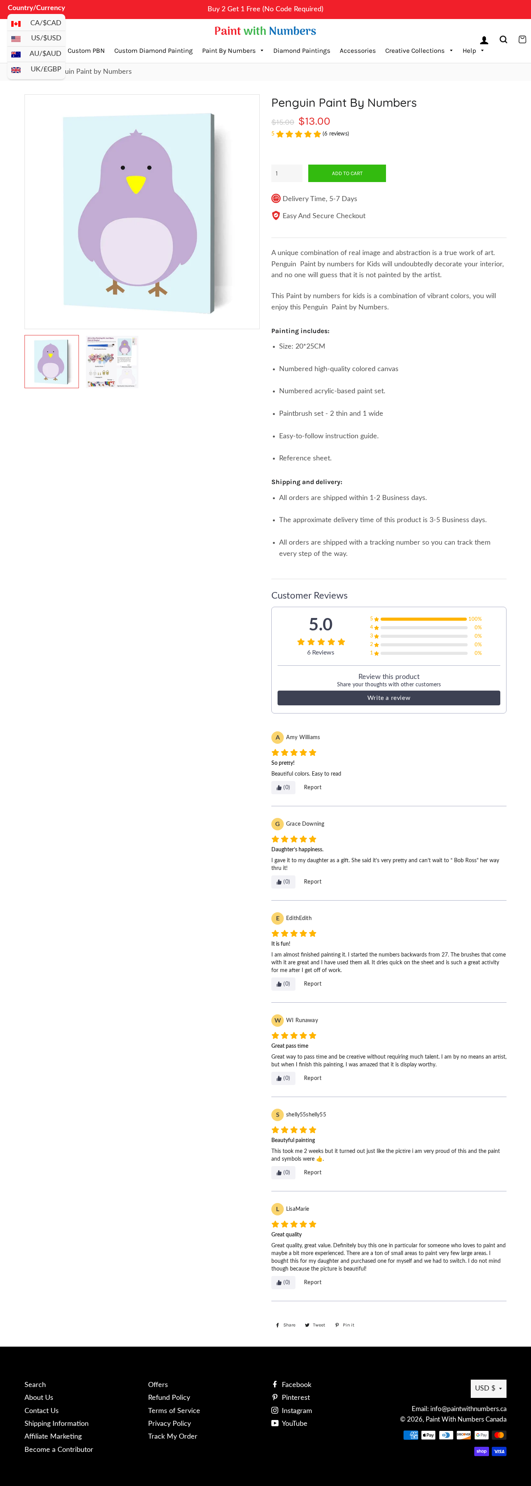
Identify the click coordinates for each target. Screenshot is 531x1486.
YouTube (293, 1423)
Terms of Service (174, 1411)
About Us (38, 1397)
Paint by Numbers (229, 50)
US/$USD (46, 38)
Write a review (388, 698)
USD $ (485, 1388)
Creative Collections (415, 50)
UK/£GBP (46, 69)
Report (313, 787)
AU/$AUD (45, 53)
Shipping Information (56, 1423)
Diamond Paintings (301, 50)
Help (470, 50)
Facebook (295, 1385)
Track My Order (172, 1436)
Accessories (358, 50)
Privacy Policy (169, 1423)
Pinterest (295, 1397)
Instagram (296, 1411)
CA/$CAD (45, 23)
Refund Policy (169, 1397)
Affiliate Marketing (53, 1436)
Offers (158, 1385)
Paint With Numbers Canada (466, 1419)
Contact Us (41, 1411)
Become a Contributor (58, 1449)
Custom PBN (86, 50)
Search (35, 1385)
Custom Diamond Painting (153, 50)
